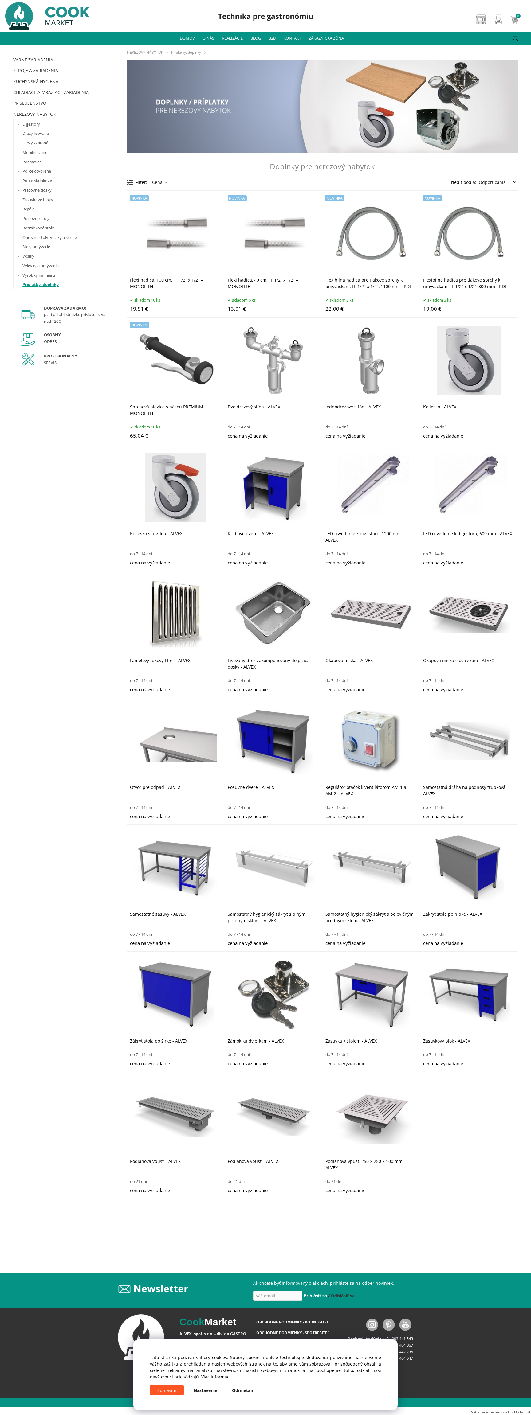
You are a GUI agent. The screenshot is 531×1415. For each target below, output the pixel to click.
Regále (28, 209)
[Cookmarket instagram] (372, 1324)
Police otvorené (36, 171)
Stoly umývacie (36, 246)
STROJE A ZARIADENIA (35, 70)
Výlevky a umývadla (40, 265)
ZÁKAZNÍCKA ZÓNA (326, 38)
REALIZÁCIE (232, 38)
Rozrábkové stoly (38, 228)
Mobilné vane (34, 152)
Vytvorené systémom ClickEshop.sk (501, 1411)
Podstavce (31, 162)
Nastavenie (205, 1390)
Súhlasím (166, 1390)
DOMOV (187, 38)
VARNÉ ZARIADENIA (33, 60)
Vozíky (28, 256)
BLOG (255, 38)
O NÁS (208, 38)
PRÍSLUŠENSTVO (29, 103)
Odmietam (243, 1390)
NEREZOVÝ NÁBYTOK (34, 114)
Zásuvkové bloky (37, 199)
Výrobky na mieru (38, 275)
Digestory (31, 124)
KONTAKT (292, 38)
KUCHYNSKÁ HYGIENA (35, 81)
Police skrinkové (37, 180)
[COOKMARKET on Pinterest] (389, 1324)
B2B (272, 38)
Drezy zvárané (35, 143)
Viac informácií (216, 1377)
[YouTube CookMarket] (405, 1324)
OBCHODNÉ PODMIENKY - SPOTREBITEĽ (292, 1332)
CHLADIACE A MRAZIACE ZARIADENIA (51, 92)
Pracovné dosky (37, 190)
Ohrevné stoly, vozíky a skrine (49, 237)
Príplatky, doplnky (40, 284)
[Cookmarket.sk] (45, 14)
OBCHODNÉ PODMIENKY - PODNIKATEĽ (292, 1322)
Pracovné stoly (35, 218)
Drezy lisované (35, 133)
